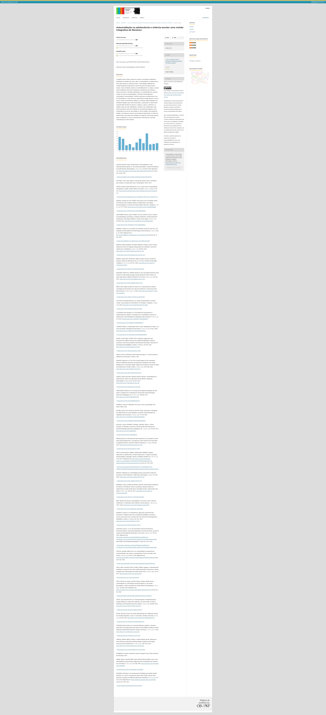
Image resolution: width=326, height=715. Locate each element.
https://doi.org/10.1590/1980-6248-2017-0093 (135, 305)
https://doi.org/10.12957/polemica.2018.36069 (136, 505)
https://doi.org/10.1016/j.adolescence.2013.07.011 (130, 251)
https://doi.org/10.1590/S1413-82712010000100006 (142, 207)
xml (175, 37)
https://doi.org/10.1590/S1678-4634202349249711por (134, 62)
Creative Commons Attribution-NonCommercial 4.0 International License (174, 95)
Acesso (208, 8)
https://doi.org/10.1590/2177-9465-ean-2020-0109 (131, 297)
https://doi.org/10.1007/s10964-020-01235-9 (128, 369)
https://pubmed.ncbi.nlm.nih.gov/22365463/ (143, 679)
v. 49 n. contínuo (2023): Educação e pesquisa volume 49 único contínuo (150, 22)
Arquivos (126, 17)
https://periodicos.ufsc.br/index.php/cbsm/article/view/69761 (136, 171)
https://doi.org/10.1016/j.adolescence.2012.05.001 (130, 646)
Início (118, 22)
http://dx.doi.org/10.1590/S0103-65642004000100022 (131, 331)
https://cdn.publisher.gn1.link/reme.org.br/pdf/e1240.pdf (132, 235)
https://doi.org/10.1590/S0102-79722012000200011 (139, 221)
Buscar (206, 17)
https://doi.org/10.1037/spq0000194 (126, 431)
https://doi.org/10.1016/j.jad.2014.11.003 (131, 445)
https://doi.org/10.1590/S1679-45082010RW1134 (141, 618)
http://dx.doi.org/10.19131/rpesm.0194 (130, 573)
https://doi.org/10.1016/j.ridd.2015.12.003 (128, 347)
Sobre (142, 17)
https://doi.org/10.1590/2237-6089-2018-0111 (128, 606)
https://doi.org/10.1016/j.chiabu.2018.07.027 (132, 477)
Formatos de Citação (173, 167)
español (191, 29)
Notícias (134, 17)
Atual (118, 17)
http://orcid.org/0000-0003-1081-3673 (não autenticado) (131, 55)
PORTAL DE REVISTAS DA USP (9, 2)
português (192, 32)
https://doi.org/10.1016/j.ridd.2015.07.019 (128, 521)
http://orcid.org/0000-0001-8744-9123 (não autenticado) (131, 47)
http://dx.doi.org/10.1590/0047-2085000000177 (135, 319)
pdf (167, 37)
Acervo (123, 22)
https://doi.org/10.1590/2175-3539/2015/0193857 (130, 269)
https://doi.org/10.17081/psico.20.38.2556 (127, 383)
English (191, 26)
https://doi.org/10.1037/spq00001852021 (127, 397)
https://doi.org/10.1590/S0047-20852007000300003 (130, 417)
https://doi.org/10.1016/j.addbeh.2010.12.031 (132, 279)
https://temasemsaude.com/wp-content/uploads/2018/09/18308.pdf (135, 557)
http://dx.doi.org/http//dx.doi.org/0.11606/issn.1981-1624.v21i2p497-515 (137, 197)
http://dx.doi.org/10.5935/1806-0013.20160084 (130, 669)
